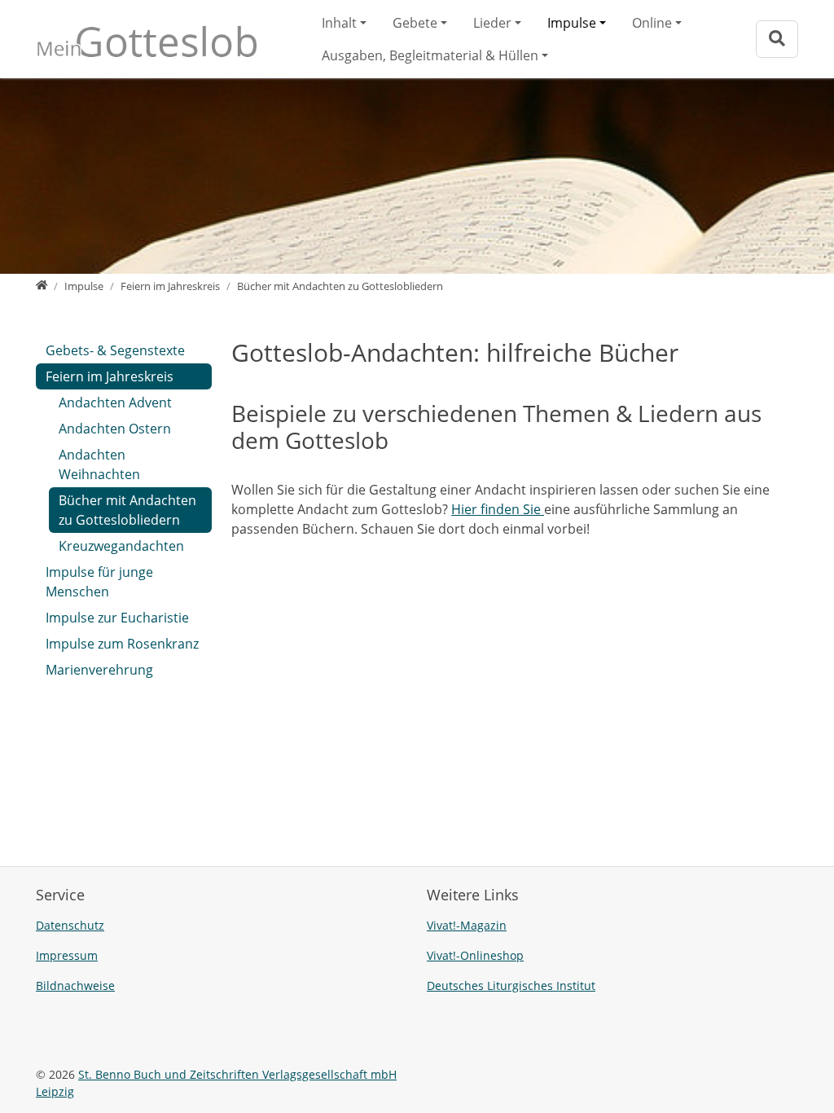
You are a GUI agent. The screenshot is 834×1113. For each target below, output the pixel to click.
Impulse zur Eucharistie (117, 618)
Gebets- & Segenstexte (115, 350)
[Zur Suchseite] (777, 38)
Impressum (67, 955)
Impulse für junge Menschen (99, 581)
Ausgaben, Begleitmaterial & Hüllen (430, 55)
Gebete (415, 23)
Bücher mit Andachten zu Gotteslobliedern (127, 510)
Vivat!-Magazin (467, 925)
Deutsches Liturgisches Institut (511, 985)
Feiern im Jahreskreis (109, 376)
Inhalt (339, 23)
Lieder (492, 23)
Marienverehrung (99, 670)
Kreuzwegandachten (121, 546)
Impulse (571, 23)
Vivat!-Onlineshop (475, 955)
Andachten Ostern (115, 429)
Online (652, 23)
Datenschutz (70, 925)
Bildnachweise (75, 985)
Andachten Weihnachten (99, 464)
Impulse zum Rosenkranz (122, 644)
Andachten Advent (115, 402)
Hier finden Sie (497, 509)
